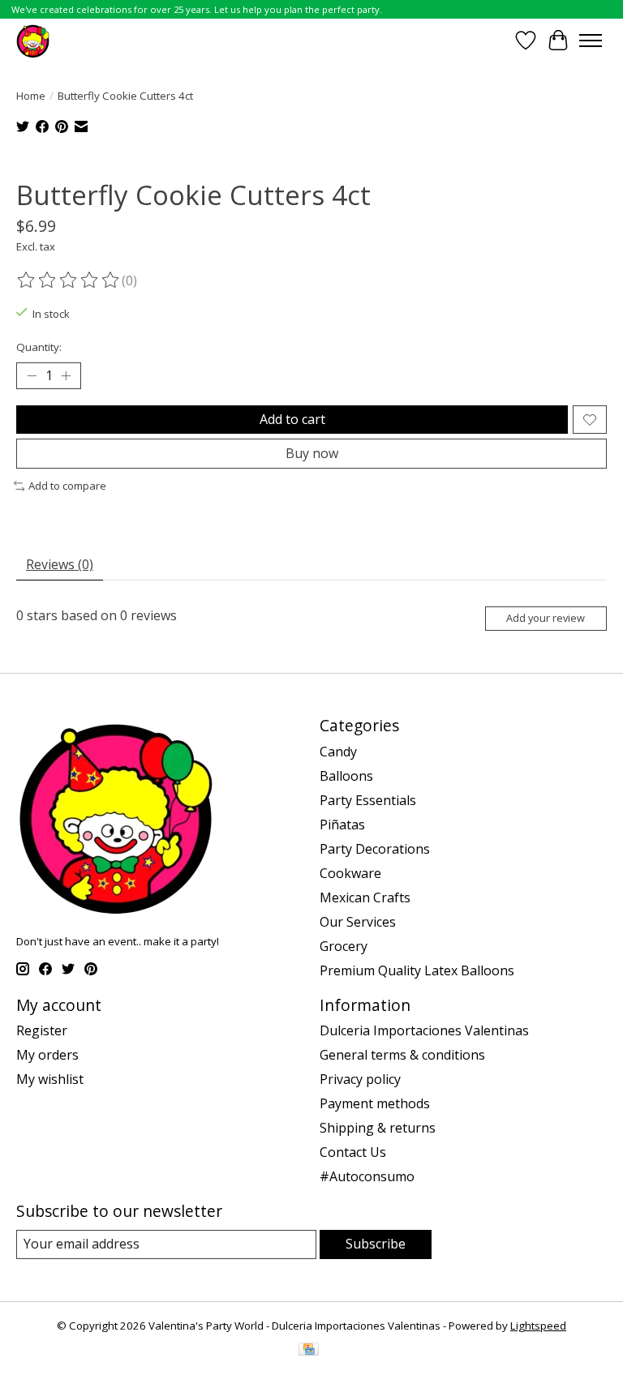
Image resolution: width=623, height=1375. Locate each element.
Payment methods (375, 1103)
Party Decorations (375, 849)
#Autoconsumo (367, 1176)
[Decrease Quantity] (31, 376)
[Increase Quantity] (65, 376)
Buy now (312, 453)
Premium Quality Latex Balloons (417, 970)
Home (30, 95)
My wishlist (50, 1079)
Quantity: (39, 347)
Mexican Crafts (365, 897)
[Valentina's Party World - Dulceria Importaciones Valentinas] (32, 40)
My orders (47, 1055)
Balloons (346, 776)
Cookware (350, 873)
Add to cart (292, 419)
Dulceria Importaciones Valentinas (424, 1030)
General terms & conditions (402, 1055)
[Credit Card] (309, 1351)
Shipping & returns (378, 1128)
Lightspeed (538, 1325)
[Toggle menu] (590, 40)
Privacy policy (360, 1079)
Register (41, 1030)
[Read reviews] (69, 280)
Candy (338, 751)
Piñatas (342, 824)
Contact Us (353, 1152)
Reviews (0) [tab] (59, 564)
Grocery (343, 946)
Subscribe (376, 1244)
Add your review (545, 617)
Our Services (358, 922)
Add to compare (67, 485)
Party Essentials (368, 800)
